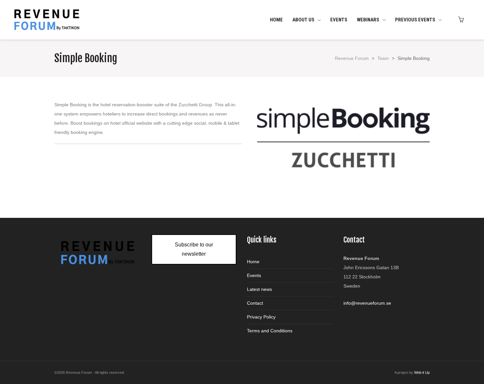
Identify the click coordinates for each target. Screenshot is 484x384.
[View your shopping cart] (462, 19)
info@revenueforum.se (367, 303)
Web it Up (422, 372)
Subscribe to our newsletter (194, 249)
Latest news (259, 289)
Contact (255, 303)
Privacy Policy (261, 317)
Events (254, 275)
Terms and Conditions (269, 330)
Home (253, 261)
